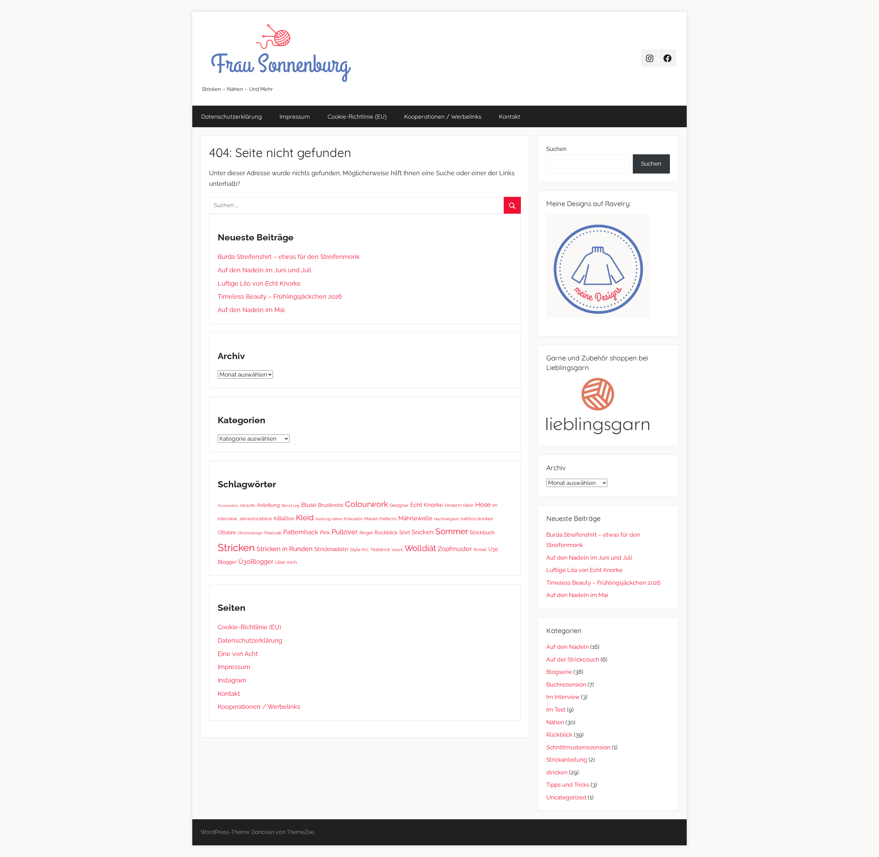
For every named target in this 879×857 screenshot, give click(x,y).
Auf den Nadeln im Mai (251, 309)
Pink (325, 532)
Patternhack (300, 532)
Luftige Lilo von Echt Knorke (259, 283)
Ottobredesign (250, 533)
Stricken (236, 547)
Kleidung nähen (329, 519)
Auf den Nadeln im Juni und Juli (264, 270)
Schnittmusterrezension (578, 747)
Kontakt (509, 116)
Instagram (232, 680)
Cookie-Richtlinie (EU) (357, 116)
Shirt (404, 532)
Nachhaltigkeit (446, 519)
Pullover (345, 532)
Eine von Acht (238, 653)
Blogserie (559, 671)
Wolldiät (420, 548)
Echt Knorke (426, 504)
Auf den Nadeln (567, 646)
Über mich (286, 562)
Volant (397, 550)
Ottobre (227, 532)
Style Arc (359, 549)
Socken (423, 532)
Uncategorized (566, 797)
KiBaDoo (284, 518)
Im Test (556, 709)
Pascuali (273, 532)
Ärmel (480, 549)
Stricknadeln (331, 549)
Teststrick (380, 549)
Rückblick (386, 532)
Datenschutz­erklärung (231, 116)
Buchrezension (566, 684)
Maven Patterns (380, 518)
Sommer (451, 531)
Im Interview (563, 696)
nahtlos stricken (476, 518)
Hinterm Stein (459, 505)
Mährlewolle (415, 518)
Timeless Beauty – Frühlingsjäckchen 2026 (280, 296)
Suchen (556, 148)
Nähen (555, 722)
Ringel (366, 532)
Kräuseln (353, 518)
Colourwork (366, 504)
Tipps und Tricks (567, 784)
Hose (483, 504)
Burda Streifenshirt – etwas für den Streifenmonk (289, 256)
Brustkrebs (330, 505)
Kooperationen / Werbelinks (442, 116)
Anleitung (268, 505)
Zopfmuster (455, 548)
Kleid (305, 517)
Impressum (294, 116)
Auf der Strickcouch (572, 659)
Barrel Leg (290, 505)
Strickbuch (482, 532)
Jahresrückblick (255, 518)
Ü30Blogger (255, 561)
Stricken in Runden (284, 548)
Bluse (308, 504)
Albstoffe (247, 505)
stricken (557, 772)
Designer (399, 505)
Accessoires (228, 505)
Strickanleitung (566, 759)
